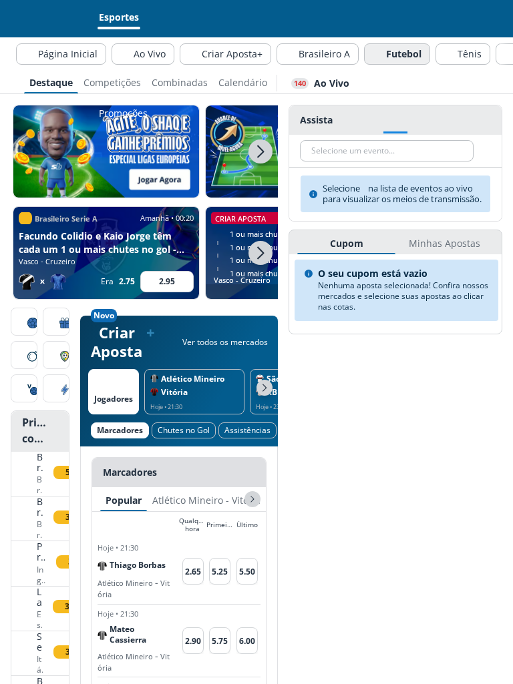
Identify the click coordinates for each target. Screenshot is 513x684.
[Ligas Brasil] (56, 356)
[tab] (51, 81)
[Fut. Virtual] (24, 389)
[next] (252, 499)
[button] (260, 151)
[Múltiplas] (56, 389)
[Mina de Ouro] (24, 356)
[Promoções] (56, 323)
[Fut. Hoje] (24, 323)
